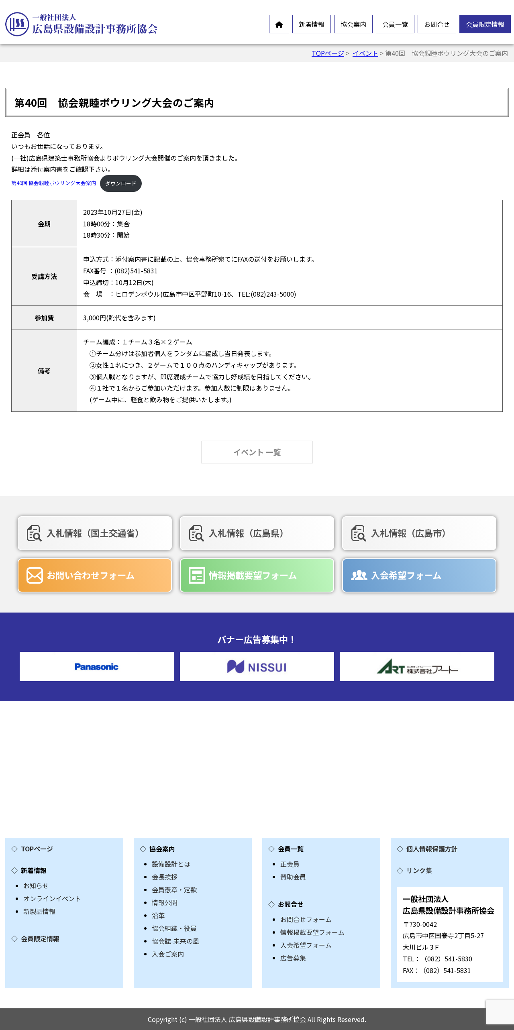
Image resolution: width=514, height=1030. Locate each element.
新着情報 (311, 24)
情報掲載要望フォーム (253, 574)
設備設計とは (171, 864)
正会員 (290, 864)
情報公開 (164, 902)
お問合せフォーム (306, 919)
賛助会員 (293, 876)
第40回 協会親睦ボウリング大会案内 (53, 183)
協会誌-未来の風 (175, 941)
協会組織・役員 (174, 928)
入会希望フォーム (406, 574)
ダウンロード (121, 183)
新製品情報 (39, 911)
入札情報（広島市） (411, 532)
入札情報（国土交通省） (95, 532)
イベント (365, 53)
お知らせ (36, 885)
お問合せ (437, 24)
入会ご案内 (168, 954)
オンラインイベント (52, 898)
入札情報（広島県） (248, 532)
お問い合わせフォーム (91, 574)
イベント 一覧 (257, 452)
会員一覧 (395, 24)
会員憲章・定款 (174, 889)
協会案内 (353, 24)
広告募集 (293, 958)
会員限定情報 (485, 24)
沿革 (158, 915)
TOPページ (328, 53)
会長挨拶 (164, 876)
